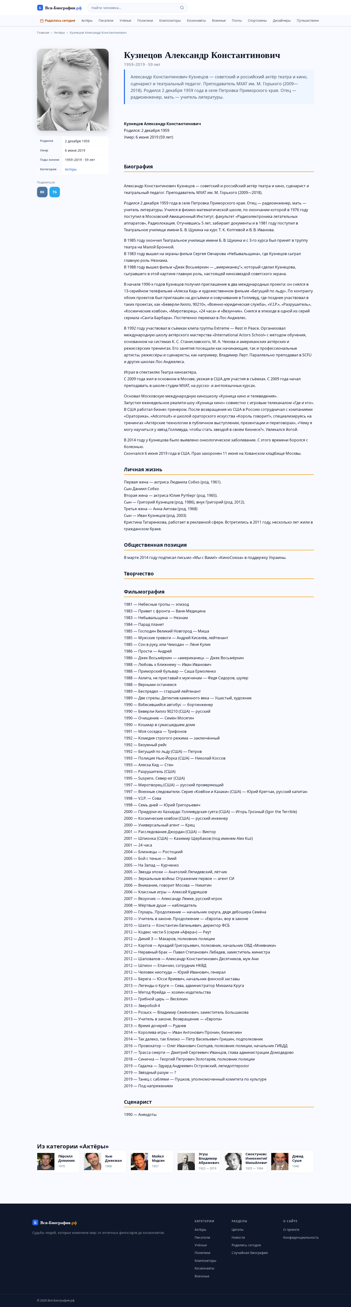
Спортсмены (257, 20)
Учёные (125, 20)
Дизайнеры (282, 20)
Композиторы (170, 20)
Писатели (106, 20)
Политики (145, 20)
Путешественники (311, 20)
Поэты (237, 20)
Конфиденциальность (301, 1237)
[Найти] (181, 7)
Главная (43, 32)
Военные (219, 20)
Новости (238, 1237)
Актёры (86, 20)
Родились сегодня (60, 20)
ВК (42, 192)
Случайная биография (250, 1252)
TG (55, 192)
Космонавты (196, 20)
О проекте (291, 1229)
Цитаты (238, 1229)
